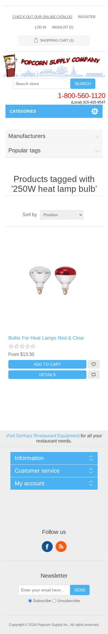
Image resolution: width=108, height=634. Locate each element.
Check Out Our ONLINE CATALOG (42, 17)
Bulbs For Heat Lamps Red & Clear (46, 338)
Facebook (47, 546)
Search (83, 83)
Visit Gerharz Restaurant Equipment (42, 435)
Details (47, 374)
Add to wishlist (94, 364)
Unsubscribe (68, 600)
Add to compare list (94, 374)
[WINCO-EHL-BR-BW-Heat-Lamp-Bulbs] (54, 281)
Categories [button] (23, 111)
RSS (61, 546)
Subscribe (42, 600)
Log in (40, 27)
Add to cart (47, 364)
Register (87, 17)
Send (79, 590)
